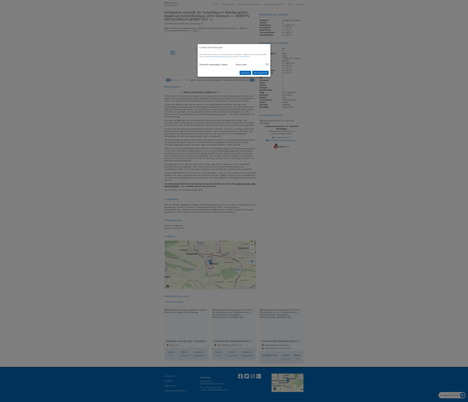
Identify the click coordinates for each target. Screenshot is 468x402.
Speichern (245, 73)
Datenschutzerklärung (220, 57)
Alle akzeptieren (260, 73)
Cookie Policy (244, 57)
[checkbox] (267, 64)
